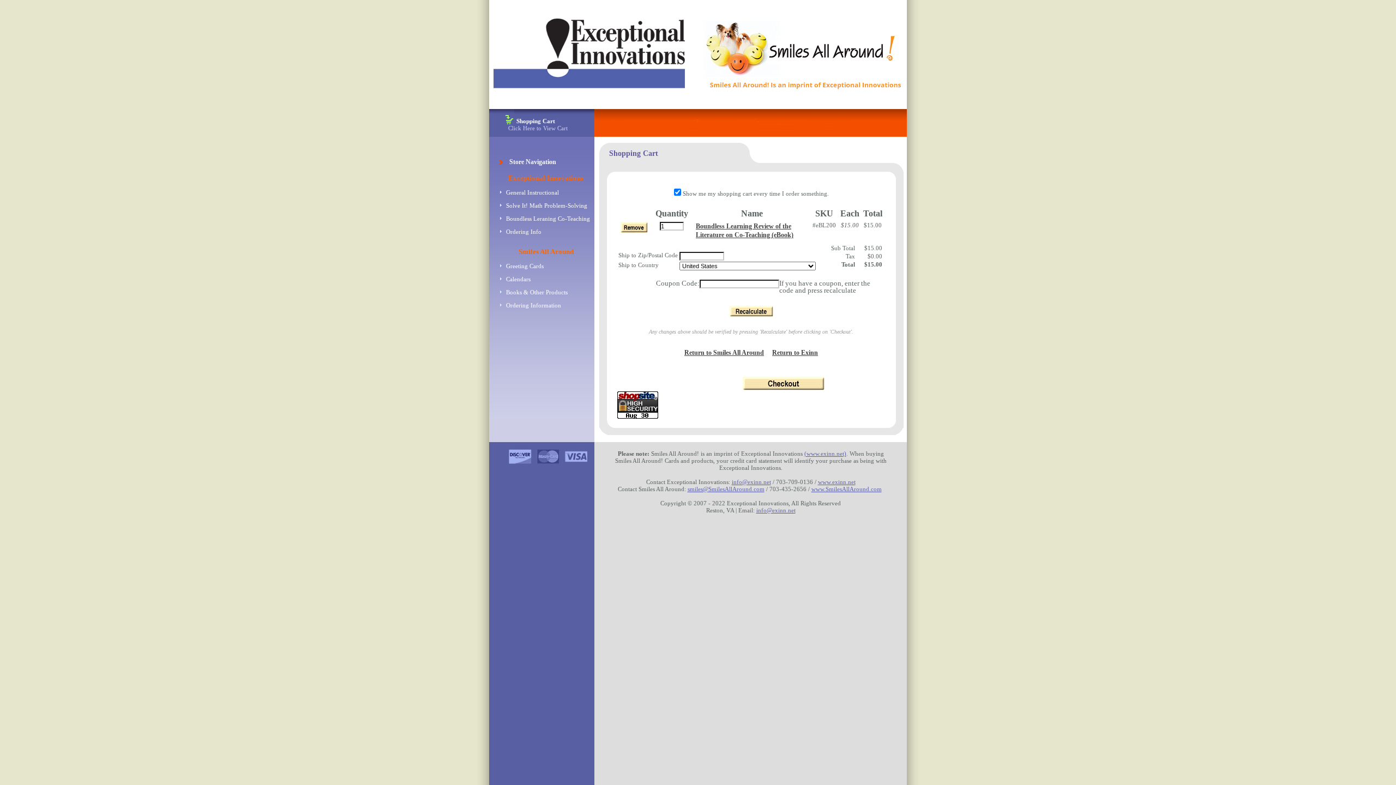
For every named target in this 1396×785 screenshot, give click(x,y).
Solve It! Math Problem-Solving (546, 205)
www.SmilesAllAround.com (846, 489)
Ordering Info (523, 231)
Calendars (518, 279)
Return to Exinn (795, 353)
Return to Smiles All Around (724, 353)
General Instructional (532, 192)
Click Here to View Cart (538, 124)
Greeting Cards (525, 266)
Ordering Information (533, 305)
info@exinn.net (751, 482)
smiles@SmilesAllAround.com (726, 489)
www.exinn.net (837, 482)
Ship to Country (638, 265)
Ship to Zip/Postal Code (648, 255)
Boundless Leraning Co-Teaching (548, 218)
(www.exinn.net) (825, 453)
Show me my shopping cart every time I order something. (755, 193)
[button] (751, 311)
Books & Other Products (537, 292)
